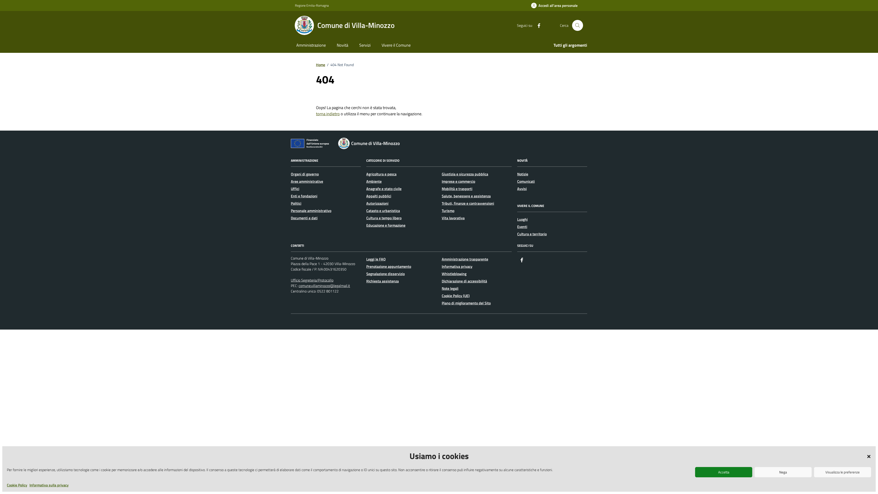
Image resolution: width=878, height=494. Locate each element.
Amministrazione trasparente (465, 259)
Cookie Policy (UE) (456, 295)
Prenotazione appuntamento (388, 266)
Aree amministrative (307, 181)
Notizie (522, 174)
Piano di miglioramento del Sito (466, 303)
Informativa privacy (457, 266)
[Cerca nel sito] (577, 25)
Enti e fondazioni (304, 196)
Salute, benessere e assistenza (466, 196)
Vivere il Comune (396, 45)
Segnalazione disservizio (385, 274)
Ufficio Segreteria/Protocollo (312, 280)
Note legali (450, 288)
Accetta (723, 472)
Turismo (448, 210)
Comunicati (526, 181)
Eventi (522, 226)
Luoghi (522, 219)
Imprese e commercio (458, 181)
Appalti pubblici (378, 196)
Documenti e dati (304, 218)
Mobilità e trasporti (457, 188)
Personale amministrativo (311, 210)
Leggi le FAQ (376, 259)
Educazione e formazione (385, 225)
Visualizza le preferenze (842, 472)
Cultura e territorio (532, 234)
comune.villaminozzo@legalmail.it (324, 285)
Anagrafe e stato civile (384, 188)
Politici (296, 203)
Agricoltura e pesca (381, 174)
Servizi (365, 45)
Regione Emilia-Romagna (312, 5)
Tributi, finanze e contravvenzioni (468, 203)
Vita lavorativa (453, 218)
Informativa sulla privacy (49, 485)
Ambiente (374, 181)
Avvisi (522, 188)
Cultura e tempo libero (384, 218)
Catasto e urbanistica (383, 210)
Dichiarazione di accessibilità (464, 281)
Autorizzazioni (377, 203)
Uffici (295, 188)
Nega (783, 472)
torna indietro (328, 114)
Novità (342, 45)
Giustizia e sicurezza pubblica (465, 174)
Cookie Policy (17, 485)
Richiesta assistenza (382, 281)
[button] (869, 456)
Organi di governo (305, 174)
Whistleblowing (454, 274)
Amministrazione (311, 45)
